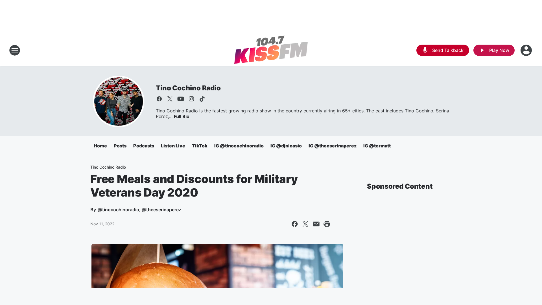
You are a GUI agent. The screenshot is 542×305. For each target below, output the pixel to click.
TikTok (199, 146)
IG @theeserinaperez (333, 146)
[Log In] (527, 50)
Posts (120, 146)
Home (100, 146)
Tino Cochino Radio (188, 88)
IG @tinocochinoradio (239, 146)
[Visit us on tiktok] (202, 98)
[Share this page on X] (305, 224)
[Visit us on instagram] (191, 98)
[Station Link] (271, 50)
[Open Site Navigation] (14, 50)
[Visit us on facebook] (159, 98)
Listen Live (173, 146)
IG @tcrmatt (377, 146)
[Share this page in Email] (316, 224)
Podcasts (143, 146)
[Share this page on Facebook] (295, 224)
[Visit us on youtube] (180, 98)
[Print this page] (327, 224)
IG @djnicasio (286, 146)
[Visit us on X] (170, 98)
